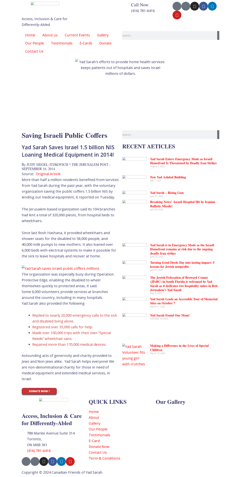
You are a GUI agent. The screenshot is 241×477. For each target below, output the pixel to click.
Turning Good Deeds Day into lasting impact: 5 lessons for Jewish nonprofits (182, 264)
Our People (34, 43)
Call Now (140, 5)
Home (30, 35)
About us (50, 35)
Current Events (77, 35)
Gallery (103, 35)
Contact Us (34, 51)
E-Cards (86, 43)
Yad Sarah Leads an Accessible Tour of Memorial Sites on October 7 (184, 301)
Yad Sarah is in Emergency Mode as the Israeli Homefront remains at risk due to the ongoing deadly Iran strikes (182, 249)
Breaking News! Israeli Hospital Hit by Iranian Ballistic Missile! (182, 204)
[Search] (218, 35)
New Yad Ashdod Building (168, 177)
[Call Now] (126, 6)
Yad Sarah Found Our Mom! (170, 315)
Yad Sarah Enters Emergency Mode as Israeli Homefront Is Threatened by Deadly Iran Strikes (183, 161)
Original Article (48, 173)
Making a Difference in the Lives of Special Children (179, 347)
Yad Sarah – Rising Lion (167, 192)
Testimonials (62, 43)
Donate (105, 43)
